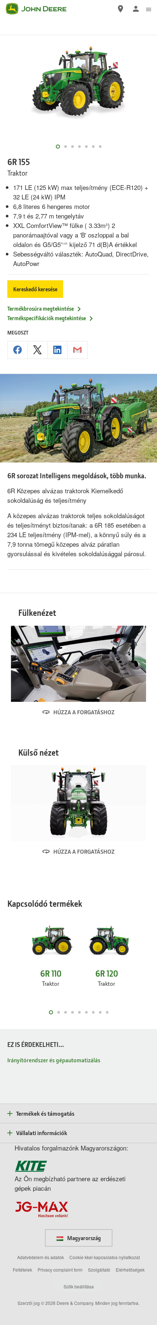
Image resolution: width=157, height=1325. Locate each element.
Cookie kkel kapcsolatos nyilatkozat (104, 1257)
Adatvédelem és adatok (40, 1257)
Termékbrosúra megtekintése (40, 308)
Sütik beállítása (79, 1286)
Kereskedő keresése (35, 289)
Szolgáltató (99, 1269)
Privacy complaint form (60, 1269)
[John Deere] (40, 9)
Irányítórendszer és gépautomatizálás (53, 1060)
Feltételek (22, 1269)
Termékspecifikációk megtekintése (46, 318)
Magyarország (83, 1238)
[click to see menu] (148, 9)
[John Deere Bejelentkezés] (136, 9)
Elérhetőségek (130, 1269)
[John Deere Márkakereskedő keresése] (120, 9)
